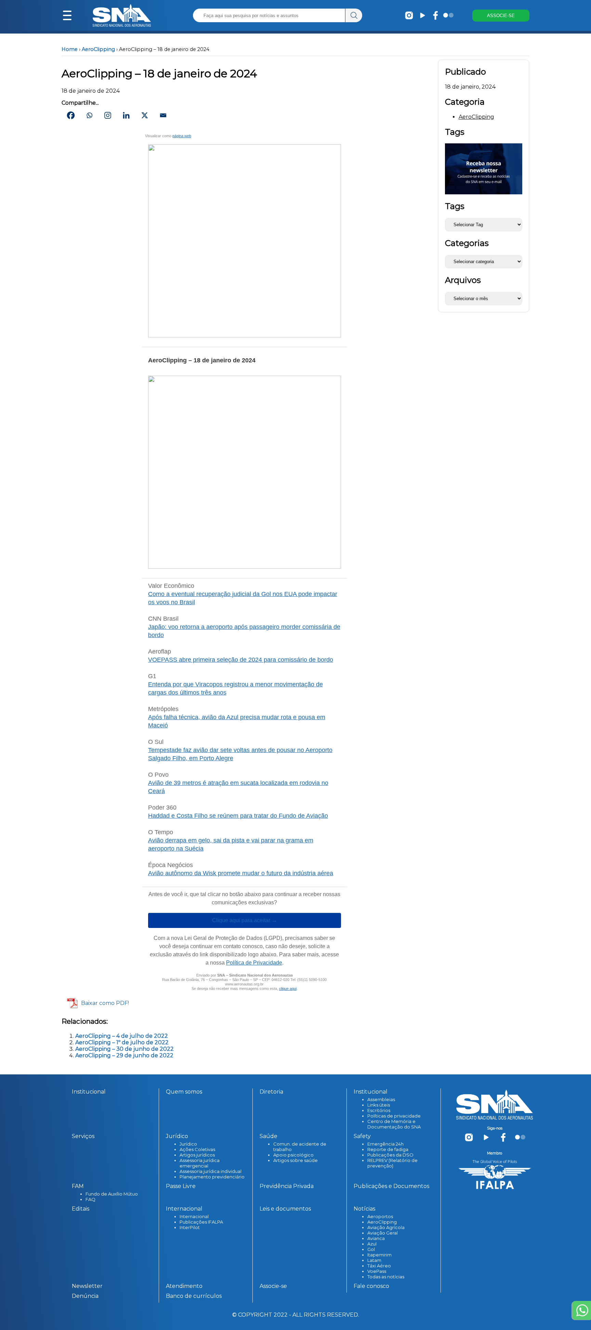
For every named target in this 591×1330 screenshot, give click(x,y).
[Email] (163, 115)
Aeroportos (380, 1216)
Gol (371, 1249)
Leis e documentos (285, 1208)
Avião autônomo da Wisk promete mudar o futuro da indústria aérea (240, 873)
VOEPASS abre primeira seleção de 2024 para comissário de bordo (240, 659)
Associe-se (273, 1286)
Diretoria (271, 1091)
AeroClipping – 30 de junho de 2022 (124, 1049)
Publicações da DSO (390, 1155)
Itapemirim (379, 1254)
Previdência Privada (287, 1186)
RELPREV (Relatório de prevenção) (392, 1163)
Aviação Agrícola (386, 1227)
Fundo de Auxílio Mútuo (112, 1194)
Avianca (376, 1238)
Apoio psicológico (293, 1155)
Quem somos (184, 1091)
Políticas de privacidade (394, 1116)
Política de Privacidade (254, 963)
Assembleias (381, 1099)
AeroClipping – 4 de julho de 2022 (121, 1036)
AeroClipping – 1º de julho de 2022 (122, 1042)
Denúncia (85, 1296)
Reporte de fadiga (387, 1149)
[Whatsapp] (89, 115)
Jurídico (188, 1144)
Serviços (83, 1136)
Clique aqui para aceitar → (244, 920)
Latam (374, 1260)
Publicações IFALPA (201, 1222)
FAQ (90, 1199)
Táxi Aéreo (379, 1265)
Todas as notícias (385, 1276)
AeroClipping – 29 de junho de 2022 (124, 1055)
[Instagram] (107, 115)
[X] (144, 115)
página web (181, 136)
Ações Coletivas (197, 1149)
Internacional (194, 1216)
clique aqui (288, 988)
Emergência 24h (385, 1144)
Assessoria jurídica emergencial (200, 1163)
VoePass (376, 1271)
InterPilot (190, 1227)
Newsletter (87, 1286)
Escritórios (378, 1110)
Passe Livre (181, 1186)
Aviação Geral (382, 1233)
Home (70, 49)
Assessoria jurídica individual (210, 1171)
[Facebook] (70, 115)
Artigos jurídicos (197, 1155)
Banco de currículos (194, 1296)
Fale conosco (371, 1286)
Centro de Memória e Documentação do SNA (394, 1124)
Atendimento (184, 1286)
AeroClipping (98, 49)
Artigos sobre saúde (295, 1160)
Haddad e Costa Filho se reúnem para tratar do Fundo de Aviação (238, 815)
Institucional (89, 1091)
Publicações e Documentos (391, 1186)
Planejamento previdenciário (212, 1176)
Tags (454, 206)
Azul (372, 1244)
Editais (80, 1208)
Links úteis (378, 1105)
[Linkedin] (126, 115)
